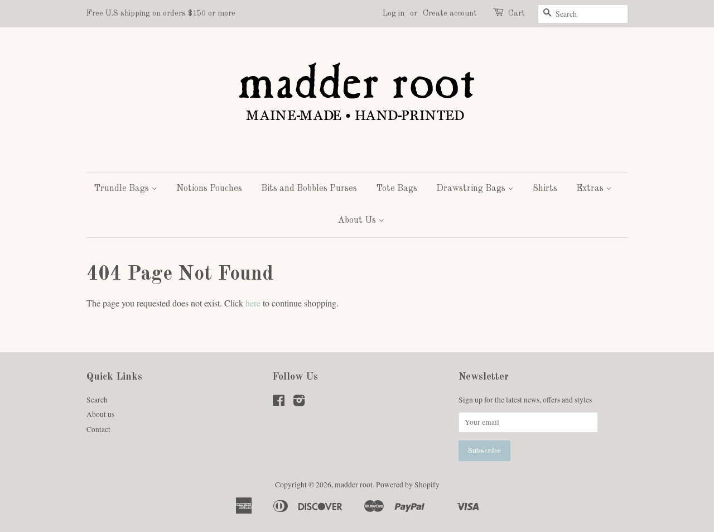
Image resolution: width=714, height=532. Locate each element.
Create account (450, 13)
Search (97, 400)
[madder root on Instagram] (299, 402)
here (252, 303)
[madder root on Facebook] (278, 402)
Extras (591, 188)
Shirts (545, 188)
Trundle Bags (122, 188)
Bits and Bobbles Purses (309, 188)
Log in (393, 13)
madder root (354, 485)
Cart (516, 13)
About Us (358, 220)
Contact (98, 429)
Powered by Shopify (408, 485)
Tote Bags (396, 188)
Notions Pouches (209, 188)
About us (100, 414)
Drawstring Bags (472, 188)
